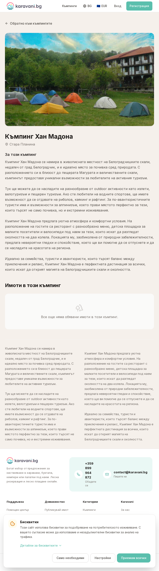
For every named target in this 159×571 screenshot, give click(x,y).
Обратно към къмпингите (31, 23)
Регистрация (139, 6)
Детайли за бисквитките (39, 545)
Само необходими (70, 558)
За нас (125, 509)
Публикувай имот (56, 509)
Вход (117, 6)
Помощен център (18, 509)
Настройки (103, 558)
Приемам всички (133, 558)
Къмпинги (69, 6)
